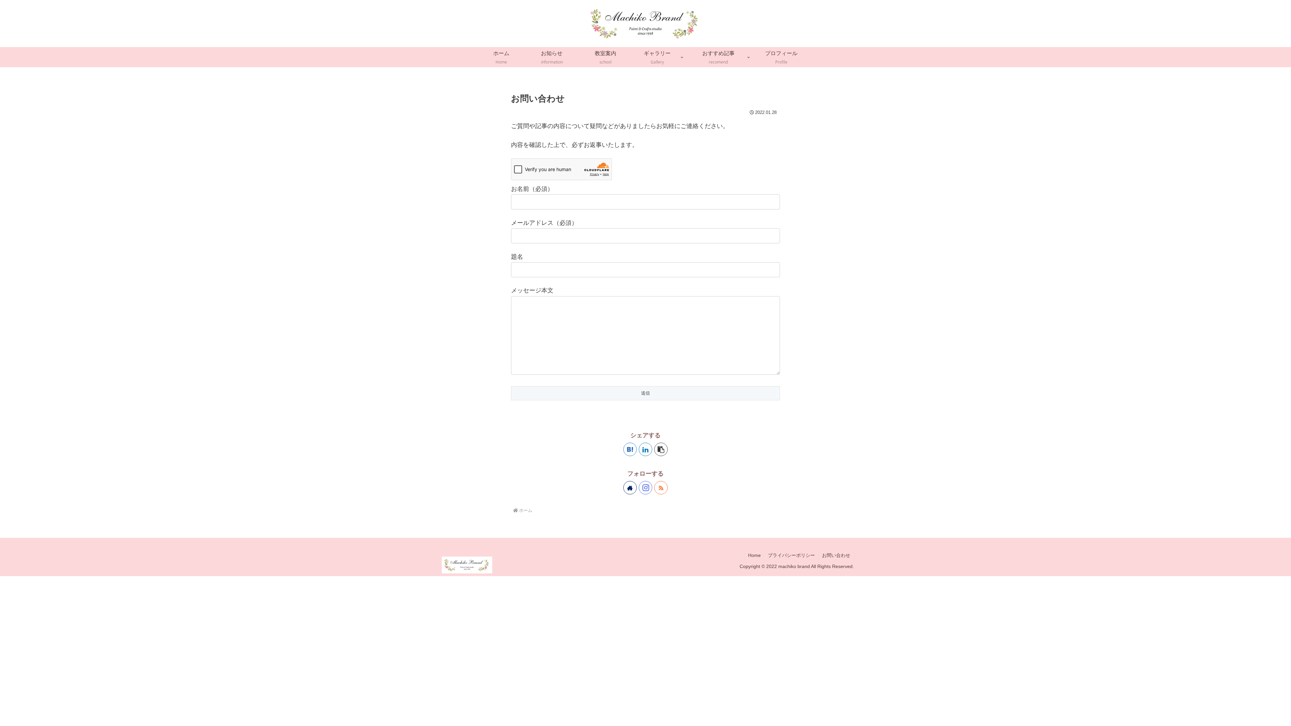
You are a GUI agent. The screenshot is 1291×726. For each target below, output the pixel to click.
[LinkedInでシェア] (645, 449)
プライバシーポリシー (791, 555)
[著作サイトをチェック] (630, 487)
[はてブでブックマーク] (630, 449)
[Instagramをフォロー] (645, 487)
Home (754, 555)
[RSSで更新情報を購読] (661, 487)
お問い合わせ (836, 555)
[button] (661, 449)
